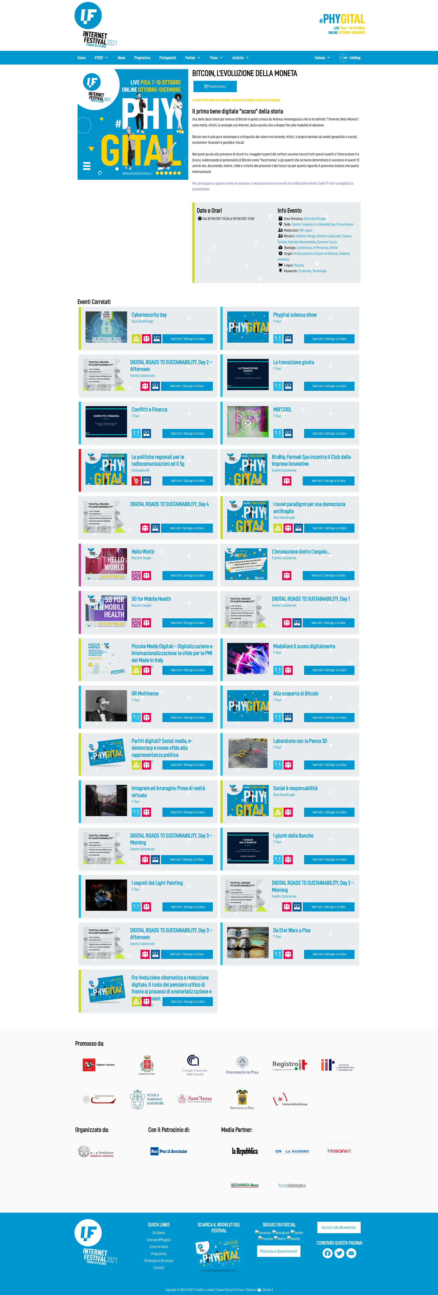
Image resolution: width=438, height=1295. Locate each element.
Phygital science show (295, 315)
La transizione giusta (293, 362)
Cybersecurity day (149, 315)
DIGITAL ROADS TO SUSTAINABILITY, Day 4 (169, 504)
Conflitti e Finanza (149, 409)
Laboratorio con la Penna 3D (300, 741)
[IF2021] (96, 24)
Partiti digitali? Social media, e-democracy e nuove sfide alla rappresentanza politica (162, 748)
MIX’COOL (282, 409)
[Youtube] (265, 1239)
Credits (200, 1290)
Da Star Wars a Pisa (291, 930)
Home (82, 58)
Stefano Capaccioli (329, 236)
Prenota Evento (216, 86)
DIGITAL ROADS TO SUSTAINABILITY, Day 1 (311, 599)
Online (334, 248)
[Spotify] (293, 1239)
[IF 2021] (342, 24)
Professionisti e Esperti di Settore (316, 254)
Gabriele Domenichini (301, 242)
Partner (190, 58)
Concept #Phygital (159, 1240)
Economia (304, 271)
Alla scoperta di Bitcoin (296, 693)
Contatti (159, 1268)
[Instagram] (280, 1233)
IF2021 (99, 58)
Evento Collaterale (142, 376)
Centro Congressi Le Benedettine (313, 224)
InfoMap (354, 58)
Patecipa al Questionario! (278, 1251)
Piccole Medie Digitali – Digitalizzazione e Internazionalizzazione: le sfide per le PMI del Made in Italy (172, 653)
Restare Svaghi (141, 558)
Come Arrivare (158, 1247)
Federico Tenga (305, 236)
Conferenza (304, 248)
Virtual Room (344, 224)
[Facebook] (263, 1233)
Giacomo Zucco (327, 242)
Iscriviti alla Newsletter (339, 1227)
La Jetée (209, 1290)
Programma (142, 58)
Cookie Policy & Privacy (230, 1290)
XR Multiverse (145, 693)
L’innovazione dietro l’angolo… (301, 551)
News (121, 58)
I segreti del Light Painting (157, 883)
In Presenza (320, 248)
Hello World (143, 551)
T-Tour (277, 321)
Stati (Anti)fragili (315, 219)
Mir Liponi (306, 230)
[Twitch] (280, 1239)
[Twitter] (297, 1233)
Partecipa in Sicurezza (158, 1261)
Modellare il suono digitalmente (304, 646)
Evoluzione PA (140, 470)
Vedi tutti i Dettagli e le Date (188, 339)
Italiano (299, 265)
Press (214, 58)
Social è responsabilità (295, 788)
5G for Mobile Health (151, 599)
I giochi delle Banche (293, 835)
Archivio (238, 58)
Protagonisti (167, 58)
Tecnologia (319, 271)
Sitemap (251, 1290)
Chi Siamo (158, 1233)
